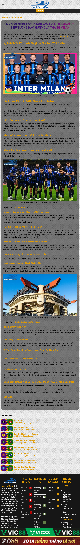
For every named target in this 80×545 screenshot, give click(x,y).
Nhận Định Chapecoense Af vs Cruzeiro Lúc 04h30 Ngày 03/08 (25, 462)
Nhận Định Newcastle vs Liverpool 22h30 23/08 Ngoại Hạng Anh (26, 422)
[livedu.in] (40, 4)
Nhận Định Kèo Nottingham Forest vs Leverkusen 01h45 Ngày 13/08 (26, 448)
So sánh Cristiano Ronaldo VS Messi (27, 322)
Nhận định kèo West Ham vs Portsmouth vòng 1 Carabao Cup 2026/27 (25, 455)
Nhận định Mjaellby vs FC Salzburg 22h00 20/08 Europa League (26, 435)
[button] (2, 4)
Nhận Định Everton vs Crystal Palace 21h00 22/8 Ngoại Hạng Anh (24, 429)
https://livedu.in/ (69, 519)
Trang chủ (4, 17)
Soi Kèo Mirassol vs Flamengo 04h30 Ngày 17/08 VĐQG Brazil (25, 442)
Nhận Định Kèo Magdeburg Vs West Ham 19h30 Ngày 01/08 (24, 468)
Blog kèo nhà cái (16, 17)
